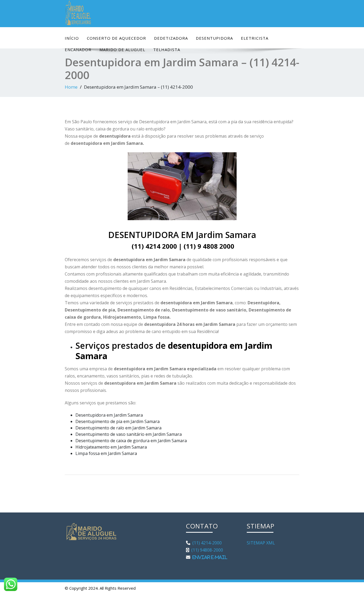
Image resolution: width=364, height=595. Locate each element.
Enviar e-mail (208, 557)
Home (71, 87)
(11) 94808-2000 (206, 550)
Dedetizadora (171, 38)
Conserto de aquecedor (116, 38)
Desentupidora (214, 38)
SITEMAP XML (261, 543)
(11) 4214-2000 (206, 543)
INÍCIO (72, 38)
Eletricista (254, 38)
